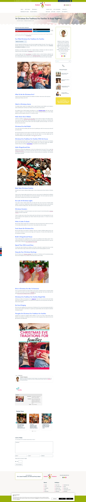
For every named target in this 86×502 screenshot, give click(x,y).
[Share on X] (1, 251)
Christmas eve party (36, 55)
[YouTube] (68, 5)
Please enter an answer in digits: (21, 458)
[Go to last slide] (16, 423)
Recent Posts (20, 375)
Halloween (57, 491)
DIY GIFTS (58, 11)
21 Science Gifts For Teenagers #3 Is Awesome (65, 93)
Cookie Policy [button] (37, 498)
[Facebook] (64, 5)
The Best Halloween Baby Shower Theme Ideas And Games (33, 426)
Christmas (65, 491)
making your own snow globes (29, 118)
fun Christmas (28, 54)
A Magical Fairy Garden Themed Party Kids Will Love (45, 426)
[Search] (69, 61)
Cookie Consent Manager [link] (16, 494)
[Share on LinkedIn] (1, 255)
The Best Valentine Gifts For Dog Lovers (65, 80)
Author (16, 375)
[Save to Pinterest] (1, 253)
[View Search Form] (70, 5)
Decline (62, 498)
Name (17, 455)
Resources (46, 491)
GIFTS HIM (53, 11)
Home (46, 486)
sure (35, 135)
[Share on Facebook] (1, 249)
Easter (65, 486)
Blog (45, 489)
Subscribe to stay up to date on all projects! (24, 0)
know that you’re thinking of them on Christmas (25, 293)
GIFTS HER (48, 11)
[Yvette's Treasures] (17, 379)
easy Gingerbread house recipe (31, 241)
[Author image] (16, 20)
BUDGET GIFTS (49, 9)
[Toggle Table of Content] (25, 41)
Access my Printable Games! (64, 0)
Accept (70, 498)
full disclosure (28, 35)
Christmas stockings (27, 254)
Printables (46, 488)
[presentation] (22, 418)
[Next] (52, 423)
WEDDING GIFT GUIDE (25, 11)
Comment (18, 442)
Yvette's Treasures (20, 20)
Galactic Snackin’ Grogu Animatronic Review (64, 74)
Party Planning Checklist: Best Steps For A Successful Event (21, 426)
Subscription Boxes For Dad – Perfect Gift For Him (65, 86)
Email (30, 455)
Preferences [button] (18, 499)
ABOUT (22, 9)
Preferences (54, 498)
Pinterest (49, 379)
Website (43, 455)
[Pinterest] (66, 5)
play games (30, 51)
